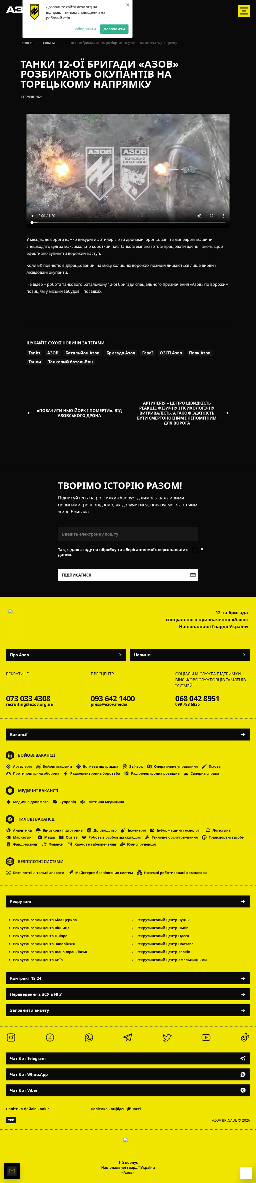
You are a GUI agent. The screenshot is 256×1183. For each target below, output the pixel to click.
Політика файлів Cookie (28, 1108)
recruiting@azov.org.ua (29, 704)
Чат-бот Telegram (28, 1058)
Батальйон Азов (83, 353)
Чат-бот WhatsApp (29, 1074)
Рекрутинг (21, 901)
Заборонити (85, 28)
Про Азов (19, 655)
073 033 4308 (28, 698)
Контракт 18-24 (25, 978)
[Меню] (244, 11)
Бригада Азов (120, 353)
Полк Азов (199, 353)
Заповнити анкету (29, 1010)
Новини (142, 655)
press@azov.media (109, 704)
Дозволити (114, 28)
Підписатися (77, 575)
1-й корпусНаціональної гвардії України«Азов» (128, 1167)
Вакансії (19, 734)
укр (11, 1120)
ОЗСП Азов (171, 353)
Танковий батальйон (70, 362)
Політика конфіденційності (116, 1108)
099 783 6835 (187, 704)
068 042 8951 (197, 698)
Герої (147, 353)
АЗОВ (52, 353)
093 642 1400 (113, 698)
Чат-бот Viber (24, 1090)
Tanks (34, 353)
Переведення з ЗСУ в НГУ (36, 994)
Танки (34, 362)
